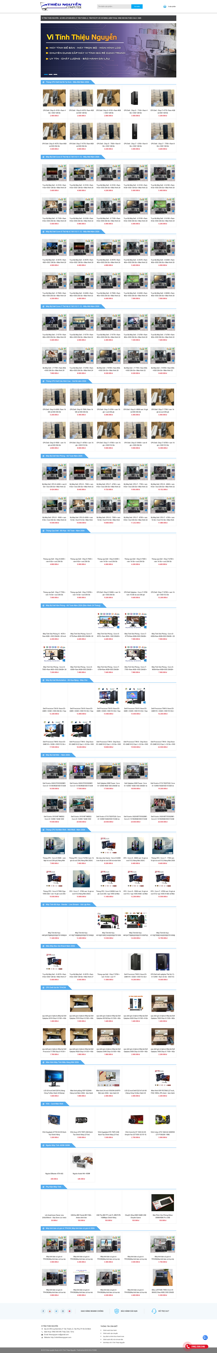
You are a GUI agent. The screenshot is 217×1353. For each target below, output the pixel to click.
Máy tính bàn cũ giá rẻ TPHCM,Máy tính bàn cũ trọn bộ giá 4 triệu (81, 1292)
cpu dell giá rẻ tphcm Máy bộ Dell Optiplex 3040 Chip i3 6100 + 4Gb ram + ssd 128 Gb (108, 1051)
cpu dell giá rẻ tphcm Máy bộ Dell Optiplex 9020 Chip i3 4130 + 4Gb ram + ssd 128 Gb (81, 1051)
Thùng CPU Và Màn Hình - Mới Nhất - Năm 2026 (65, 830)
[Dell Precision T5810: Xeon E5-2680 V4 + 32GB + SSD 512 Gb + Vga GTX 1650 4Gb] (135, 961)
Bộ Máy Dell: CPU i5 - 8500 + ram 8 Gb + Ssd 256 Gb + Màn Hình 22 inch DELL (163, 486)
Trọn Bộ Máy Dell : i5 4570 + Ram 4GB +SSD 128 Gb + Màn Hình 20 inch (54, 262)
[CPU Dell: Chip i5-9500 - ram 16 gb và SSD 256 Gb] (54, 430)
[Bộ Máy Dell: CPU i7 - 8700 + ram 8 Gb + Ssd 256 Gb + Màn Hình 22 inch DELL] (135, 505)
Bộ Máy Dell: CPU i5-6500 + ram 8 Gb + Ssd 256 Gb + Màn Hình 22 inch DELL (54, 486)
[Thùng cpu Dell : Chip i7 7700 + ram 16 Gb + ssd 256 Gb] (54, 579)
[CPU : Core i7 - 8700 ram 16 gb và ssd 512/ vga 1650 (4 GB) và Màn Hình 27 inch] (162, 878)
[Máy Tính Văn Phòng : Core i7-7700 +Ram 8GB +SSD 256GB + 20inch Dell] (135, 654)
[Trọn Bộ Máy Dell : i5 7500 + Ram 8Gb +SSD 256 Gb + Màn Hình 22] (108, 280)
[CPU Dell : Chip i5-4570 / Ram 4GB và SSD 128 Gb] (81, 97)
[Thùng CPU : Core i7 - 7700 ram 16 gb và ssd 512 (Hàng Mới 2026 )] (162, 845)
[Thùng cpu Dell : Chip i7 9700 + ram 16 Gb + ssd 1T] (108, 961)
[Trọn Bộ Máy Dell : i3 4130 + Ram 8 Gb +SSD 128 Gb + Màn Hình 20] (81, 172)
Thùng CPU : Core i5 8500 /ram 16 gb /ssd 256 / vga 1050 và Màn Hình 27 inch (108, 893)
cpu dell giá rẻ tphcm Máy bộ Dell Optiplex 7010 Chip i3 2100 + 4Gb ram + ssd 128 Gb (81, 1018)
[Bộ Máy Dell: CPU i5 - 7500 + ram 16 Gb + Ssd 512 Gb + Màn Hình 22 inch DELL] (108, 505)
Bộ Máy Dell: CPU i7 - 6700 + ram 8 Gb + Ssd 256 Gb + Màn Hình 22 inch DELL (108, 486)
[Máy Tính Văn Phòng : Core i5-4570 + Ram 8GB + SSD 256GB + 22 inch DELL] (108, 621)
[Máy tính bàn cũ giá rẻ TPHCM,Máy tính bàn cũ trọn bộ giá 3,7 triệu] (162, 1244)
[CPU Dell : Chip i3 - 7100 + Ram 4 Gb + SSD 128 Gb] (135, 97)
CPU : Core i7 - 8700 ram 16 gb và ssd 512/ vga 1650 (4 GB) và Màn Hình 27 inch (163, 893)
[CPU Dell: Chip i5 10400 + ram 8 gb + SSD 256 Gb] (135, 430)
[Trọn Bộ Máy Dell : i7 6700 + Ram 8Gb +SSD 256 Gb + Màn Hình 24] (81, 355)
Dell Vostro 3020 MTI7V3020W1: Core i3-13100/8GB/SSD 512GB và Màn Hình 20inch (135, 819)
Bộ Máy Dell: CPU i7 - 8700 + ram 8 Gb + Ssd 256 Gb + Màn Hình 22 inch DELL (135, 520)
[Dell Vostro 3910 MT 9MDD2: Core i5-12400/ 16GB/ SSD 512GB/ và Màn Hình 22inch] (81, 804)
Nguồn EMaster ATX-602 (54, 1174)
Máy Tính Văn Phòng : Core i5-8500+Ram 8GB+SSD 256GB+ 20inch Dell (163, 669)
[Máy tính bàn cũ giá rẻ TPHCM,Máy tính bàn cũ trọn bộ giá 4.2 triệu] (108, 1277)
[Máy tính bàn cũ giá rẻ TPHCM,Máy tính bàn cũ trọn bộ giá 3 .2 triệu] (81, 1244)
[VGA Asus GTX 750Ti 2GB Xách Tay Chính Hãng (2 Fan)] (81, 1119)
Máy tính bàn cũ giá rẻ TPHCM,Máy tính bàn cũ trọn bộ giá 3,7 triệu (162, 1259)
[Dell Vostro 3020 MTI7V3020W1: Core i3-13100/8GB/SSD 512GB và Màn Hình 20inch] (135, 804)
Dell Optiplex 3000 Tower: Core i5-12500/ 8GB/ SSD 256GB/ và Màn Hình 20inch (108, 785)
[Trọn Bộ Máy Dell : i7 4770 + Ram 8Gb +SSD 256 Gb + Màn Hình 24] (108, 322)
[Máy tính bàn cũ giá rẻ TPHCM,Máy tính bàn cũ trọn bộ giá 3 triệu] (54, 1244)
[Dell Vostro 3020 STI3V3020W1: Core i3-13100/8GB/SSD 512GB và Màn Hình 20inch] (54, 770)
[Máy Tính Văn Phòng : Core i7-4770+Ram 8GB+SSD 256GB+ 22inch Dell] (135, 621)
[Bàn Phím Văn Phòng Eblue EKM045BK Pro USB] (162, 1202)
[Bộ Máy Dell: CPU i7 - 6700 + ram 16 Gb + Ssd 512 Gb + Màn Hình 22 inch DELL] (162, 505)
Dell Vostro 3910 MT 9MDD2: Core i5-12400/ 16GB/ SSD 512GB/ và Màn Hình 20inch (54, 819)
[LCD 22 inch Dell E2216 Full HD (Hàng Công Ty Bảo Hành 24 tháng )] (135, 1078)
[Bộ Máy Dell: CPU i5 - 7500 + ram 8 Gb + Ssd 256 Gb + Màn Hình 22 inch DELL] (81, 471)
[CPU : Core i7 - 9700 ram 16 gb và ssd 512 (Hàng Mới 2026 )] (81, 878)
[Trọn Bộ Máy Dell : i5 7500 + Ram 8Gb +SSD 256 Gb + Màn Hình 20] (54, 280)
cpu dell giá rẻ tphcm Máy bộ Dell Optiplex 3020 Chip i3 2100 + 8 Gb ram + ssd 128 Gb (136, 1018)
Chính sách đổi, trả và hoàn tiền (113, 1339)
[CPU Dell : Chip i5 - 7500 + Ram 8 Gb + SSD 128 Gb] (108, 131)
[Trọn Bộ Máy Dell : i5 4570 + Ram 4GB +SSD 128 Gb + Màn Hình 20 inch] (54, 247)
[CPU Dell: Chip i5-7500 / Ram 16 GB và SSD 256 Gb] (81, 397)
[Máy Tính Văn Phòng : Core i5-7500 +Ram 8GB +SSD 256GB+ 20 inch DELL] (54, 654)
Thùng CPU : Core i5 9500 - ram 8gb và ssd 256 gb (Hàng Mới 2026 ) (54, 860)
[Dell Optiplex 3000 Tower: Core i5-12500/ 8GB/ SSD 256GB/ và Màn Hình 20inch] (108, 770)
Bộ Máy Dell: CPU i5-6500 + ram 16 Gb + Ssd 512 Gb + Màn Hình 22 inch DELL (81, 520)
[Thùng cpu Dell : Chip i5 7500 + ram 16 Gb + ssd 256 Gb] (135, 546)
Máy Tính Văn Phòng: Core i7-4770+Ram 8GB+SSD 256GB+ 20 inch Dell (81, 636)
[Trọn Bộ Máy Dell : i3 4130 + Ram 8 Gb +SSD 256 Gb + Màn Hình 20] (108, 172)
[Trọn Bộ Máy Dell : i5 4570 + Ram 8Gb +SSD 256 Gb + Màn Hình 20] (108, 247)
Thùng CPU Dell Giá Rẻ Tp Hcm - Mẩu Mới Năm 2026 (67, 82)
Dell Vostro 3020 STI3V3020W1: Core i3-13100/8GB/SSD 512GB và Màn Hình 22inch (81, 785)
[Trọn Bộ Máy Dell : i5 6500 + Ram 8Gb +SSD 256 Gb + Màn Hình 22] (81, 280)
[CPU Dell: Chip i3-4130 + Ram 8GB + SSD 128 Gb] (108, 97)
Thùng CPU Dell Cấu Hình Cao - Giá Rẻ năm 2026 (66, 381)
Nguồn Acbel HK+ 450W (81, 1174)
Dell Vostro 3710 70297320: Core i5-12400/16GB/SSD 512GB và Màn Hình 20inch (163, 785)
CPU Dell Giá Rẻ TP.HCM (56, 987)
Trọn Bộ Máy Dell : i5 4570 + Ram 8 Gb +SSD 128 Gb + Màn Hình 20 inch (81, 262)
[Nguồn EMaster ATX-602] (54, 1161)
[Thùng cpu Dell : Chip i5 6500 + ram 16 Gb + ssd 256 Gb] (108, 546)
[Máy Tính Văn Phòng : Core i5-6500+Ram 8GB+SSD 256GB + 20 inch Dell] (162, 621)
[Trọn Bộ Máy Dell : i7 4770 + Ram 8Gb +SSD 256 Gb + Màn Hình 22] (81, 322)
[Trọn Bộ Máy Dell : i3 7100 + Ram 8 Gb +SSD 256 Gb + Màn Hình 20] (54, 205)
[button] (46, 74)
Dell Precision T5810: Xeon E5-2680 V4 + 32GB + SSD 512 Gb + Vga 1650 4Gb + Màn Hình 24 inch (163, 711)
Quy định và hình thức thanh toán (113, 1336)
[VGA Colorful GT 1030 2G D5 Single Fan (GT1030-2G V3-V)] (135, 1119)
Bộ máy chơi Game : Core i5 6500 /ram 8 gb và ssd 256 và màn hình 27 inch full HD (108, 860)
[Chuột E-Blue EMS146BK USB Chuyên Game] (135, 1202)
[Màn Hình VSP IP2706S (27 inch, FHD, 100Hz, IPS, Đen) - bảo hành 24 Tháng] (162, 1078)
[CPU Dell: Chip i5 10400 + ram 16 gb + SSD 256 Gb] (108, 579)
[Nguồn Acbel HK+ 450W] (81, 1161)
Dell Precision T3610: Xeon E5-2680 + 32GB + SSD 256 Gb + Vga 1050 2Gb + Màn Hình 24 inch (54, 711)
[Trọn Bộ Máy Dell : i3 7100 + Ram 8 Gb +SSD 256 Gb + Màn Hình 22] (108, 205)
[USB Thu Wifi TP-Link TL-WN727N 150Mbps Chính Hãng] (108, 1202)
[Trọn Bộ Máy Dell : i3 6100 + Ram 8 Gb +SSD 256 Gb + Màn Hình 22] (81, 205)
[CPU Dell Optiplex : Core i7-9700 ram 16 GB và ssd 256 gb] (135, 579)
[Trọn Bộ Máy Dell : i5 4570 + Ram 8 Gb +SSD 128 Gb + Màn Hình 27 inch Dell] (81, 961)
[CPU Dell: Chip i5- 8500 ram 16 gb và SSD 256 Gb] (135, 397)
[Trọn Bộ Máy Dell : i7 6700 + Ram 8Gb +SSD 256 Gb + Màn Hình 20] (135, 322)
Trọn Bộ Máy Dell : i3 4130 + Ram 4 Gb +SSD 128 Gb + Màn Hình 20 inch (54, 187)
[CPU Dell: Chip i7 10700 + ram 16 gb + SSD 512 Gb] (162, 430)
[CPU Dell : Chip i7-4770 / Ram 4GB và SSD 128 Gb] (162, 97)
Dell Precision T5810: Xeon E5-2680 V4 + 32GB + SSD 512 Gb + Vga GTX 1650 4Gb (135, 976)
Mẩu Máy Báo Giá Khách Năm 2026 (60, 946)
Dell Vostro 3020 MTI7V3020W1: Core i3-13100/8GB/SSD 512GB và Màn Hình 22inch (163, 819)
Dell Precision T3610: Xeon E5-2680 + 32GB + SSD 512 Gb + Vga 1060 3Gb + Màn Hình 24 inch (108, 711)
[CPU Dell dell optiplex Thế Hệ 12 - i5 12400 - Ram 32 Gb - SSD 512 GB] (162, 961)
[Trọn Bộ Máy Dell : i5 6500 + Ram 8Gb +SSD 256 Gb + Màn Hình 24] (135, 280)
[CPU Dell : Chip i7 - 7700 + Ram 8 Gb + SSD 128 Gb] (162, 131)
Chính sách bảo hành (110, 1330)
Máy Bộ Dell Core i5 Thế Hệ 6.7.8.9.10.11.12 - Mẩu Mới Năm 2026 (72, 232)
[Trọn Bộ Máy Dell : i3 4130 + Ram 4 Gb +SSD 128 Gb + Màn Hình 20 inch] (54, 172)
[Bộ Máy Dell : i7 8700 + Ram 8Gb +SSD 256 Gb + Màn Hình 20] (108, 355)
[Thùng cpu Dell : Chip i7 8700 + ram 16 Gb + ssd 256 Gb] (81, 579)
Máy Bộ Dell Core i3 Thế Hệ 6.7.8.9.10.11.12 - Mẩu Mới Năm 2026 (72, 157)
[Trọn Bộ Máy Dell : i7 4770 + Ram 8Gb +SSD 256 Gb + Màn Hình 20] (54, 322)
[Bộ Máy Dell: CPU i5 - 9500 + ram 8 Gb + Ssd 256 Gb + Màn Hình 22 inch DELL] (54, 505)
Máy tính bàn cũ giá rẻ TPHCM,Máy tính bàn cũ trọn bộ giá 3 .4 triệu (108, 1259)
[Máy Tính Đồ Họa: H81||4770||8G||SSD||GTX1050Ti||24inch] (135, 920)
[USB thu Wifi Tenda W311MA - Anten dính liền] (81, 1202)
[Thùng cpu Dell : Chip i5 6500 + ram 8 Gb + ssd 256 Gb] (54, 546)
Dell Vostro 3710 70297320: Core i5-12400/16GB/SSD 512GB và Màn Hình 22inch (108, 819)
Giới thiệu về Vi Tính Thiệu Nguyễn (114, 1342)
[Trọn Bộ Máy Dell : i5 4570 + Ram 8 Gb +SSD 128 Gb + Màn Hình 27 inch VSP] (54, 961)
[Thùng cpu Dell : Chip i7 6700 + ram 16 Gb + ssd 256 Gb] (162, 546)
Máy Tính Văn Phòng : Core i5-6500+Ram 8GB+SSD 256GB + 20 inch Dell (163, 636)
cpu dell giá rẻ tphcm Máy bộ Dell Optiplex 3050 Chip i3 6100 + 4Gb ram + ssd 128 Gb (136, 1051)
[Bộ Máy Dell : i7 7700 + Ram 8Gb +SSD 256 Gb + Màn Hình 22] (135, 355)
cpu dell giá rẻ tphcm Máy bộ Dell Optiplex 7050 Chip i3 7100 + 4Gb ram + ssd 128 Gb (163, 1051)
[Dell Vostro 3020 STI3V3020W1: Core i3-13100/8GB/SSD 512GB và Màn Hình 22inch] (81, 770)
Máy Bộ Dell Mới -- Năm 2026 (58, 755)
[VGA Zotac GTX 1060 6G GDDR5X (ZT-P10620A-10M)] (162, 1119)
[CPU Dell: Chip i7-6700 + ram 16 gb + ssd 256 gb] (108, 397)
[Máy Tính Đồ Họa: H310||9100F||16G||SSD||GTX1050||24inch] (108, 920)
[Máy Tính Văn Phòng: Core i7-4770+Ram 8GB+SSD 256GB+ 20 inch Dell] (81, 621)
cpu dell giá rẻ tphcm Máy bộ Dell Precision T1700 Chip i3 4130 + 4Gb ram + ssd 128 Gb (54, 1051)
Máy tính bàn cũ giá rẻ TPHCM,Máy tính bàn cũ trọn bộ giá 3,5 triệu (135, 1259)
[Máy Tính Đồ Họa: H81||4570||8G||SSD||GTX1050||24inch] (54, 920)
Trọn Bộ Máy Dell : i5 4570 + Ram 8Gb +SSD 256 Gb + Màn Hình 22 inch (135, 262)
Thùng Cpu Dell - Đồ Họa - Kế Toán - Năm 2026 (65, 531)
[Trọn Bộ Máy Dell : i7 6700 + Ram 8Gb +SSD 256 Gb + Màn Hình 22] (162, 322)
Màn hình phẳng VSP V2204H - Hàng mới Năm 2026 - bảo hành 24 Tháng (81, 1093)
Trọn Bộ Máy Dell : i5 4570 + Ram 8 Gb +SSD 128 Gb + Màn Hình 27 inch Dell (81, 976)
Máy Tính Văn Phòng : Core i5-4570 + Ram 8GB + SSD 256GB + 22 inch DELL (108, 636)
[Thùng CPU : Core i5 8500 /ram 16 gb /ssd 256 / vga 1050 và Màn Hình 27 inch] (108, 878)
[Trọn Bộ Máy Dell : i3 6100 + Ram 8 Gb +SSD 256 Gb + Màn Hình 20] (162, 172)
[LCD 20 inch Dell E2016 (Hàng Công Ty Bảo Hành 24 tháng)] (54, 1078)
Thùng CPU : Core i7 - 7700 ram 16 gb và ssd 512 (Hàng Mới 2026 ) (163, 860)
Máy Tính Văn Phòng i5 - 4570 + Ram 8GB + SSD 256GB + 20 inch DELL (54, 636)
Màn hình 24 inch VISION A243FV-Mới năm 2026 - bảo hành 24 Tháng (108, 1093)
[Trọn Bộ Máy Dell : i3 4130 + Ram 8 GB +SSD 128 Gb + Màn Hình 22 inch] (135, 172)
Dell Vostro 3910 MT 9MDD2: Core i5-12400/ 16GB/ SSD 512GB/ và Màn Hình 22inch (81, 819)
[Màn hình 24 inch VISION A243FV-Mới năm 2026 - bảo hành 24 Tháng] (108, 1078)
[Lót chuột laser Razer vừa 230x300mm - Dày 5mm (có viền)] (54, 1202)
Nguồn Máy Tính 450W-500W (58, 1145)
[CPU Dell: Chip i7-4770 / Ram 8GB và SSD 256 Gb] (81, 131)
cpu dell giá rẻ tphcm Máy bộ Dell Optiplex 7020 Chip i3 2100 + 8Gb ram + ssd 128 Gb (163, 1018)
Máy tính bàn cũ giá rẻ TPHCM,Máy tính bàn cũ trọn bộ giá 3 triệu (54, 1259)
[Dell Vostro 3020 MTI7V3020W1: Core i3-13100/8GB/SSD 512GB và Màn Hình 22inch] (162, 804)
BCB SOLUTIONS (91, 1350)
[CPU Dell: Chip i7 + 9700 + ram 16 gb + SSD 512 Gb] (108, 430)
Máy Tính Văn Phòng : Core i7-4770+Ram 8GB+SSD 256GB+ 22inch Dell (136, 636)
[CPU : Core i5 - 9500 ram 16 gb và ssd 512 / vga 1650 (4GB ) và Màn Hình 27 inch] (135, 878)
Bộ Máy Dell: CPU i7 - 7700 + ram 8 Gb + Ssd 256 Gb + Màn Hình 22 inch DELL (135, 486)
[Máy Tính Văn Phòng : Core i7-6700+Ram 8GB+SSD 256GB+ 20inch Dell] (108, 654)
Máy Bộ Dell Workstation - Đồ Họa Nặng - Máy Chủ (66, 680)
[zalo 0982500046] (205, 1337)
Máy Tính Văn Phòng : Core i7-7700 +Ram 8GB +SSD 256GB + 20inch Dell (135, 669)
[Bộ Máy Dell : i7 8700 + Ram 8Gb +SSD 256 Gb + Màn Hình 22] (162, 355)
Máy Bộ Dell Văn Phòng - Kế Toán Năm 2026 (64, 456)
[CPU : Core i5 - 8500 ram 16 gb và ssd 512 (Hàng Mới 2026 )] (135, 845)
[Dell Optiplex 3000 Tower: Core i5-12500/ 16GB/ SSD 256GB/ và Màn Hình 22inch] (135, 770)
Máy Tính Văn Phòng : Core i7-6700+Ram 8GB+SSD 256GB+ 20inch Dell (108, 669)
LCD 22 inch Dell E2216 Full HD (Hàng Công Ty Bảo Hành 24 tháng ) (136, 1093)
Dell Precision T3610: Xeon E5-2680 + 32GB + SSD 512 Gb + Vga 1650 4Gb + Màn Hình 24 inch (135, 711)
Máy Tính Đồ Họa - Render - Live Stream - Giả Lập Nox (68, 904)
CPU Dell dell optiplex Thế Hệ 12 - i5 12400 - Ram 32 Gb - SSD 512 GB (163, 976)
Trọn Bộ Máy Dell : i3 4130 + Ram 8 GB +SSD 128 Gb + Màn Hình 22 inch (135, 187)
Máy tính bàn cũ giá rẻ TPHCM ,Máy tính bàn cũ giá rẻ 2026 (70, 1228)
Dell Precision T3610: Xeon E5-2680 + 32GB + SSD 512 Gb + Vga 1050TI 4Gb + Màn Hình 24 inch (81, 711)
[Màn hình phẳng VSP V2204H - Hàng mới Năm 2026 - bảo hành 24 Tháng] (81, 1078)
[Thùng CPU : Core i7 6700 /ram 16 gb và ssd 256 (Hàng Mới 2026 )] (81, 845)
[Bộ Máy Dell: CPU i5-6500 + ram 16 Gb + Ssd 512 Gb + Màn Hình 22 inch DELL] (81, 505)
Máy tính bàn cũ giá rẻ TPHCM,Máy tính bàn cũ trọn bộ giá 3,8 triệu (54, 1292)
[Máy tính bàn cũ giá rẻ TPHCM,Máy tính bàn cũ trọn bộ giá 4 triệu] (81, 1277)
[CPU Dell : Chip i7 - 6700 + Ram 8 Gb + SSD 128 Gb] (135, 131)
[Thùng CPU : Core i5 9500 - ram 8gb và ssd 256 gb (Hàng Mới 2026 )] (54, 845)
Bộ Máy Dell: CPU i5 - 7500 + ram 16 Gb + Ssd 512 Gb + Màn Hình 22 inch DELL (108, 520)
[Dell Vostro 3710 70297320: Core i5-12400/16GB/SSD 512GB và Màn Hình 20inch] (162, 770)
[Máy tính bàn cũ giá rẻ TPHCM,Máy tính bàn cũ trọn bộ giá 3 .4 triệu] (108, 1244)
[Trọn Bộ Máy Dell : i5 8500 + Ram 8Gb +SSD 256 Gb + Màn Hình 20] (162, 280)
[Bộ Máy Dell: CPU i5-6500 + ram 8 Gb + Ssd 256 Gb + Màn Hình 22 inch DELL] (54, 471)
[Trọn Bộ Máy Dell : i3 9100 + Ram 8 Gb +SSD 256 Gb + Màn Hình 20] (135, 205)
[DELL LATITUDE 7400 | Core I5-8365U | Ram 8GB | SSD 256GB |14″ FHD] (162, 1277)
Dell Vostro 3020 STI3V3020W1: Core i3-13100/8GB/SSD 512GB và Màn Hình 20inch (54, 785)
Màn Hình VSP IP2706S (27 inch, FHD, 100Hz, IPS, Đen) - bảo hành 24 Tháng (163, 1093)
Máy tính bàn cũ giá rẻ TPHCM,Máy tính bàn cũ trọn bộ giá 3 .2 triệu (81, 1259)
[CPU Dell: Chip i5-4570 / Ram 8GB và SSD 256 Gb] (54, 131)
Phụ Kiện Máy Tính (53, 1187)
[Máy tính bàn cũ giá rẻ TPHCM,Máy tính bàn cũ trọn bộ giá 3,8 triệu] (54, 1277)
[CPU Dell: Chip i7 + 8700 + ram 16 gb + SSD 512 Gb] (81, 430)
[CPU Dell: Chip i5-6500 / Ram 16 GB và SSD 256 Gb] (54, 397)
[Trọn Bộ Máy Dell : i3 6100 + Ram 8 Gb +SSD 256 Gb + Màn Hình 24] (162, 205)
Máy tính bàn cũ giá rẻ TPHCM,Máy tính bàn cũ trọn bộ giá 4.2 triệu (108, 1292)
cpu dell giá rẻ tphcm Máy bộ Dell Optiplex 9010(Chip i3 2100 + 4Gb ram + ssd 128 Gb (108, 1018)
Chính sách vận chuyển (110, 1333)
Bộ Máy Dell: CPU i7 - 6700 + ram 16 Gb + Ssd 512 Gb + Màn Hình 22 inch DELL (163, 520)
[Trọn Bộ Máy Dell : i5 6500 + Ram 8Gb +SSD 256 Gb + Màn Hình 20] (162, 247)
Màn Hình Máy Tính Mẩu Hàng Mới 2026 (62, 1062)
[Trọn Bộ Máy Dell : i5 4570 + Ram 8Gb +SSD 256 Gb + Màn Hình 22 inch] (135, 247)
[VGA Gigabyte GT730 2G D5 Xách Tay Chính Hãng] (54, 1119)
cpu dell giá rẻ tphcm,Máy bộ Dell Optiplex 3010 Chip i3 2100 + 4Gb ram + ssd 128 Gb (54, 1018)
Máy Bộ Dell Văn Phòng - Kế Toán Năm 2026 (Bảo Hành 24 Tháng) (73, 605)
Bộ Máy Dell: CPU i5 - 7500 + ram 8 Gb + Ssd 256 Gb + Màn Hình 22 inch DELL (81, 486)
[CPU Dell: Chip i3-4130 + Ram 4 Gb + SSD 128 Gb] (54, 97)
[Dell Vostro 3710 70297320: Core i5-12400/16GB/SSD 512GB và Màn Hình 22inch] (108, 804)
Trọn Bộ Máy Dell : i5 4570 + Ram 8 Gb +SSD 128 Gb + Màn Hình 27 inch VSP (54, 976)
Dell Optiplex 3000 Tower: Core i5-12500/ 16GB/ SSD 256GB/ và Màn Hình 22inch (135, 785)
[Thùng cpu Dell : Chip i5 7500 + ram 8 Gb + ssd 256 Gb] (81, 546)
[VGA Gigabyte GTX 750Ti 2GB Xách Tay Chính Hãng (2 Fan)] (108, 1119)
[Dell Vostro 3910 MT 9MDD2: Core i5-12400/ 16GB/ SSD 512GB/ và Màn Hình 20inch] (54, 804)
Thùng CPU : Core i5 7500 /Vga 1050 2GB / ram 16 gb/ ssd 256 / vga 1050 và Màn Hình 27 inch (54, 893)
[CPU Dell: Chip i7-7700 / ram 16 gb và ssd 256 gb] (162, 397)
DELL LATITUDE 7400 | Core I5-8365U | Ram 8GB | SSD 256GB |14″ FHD (163, 1292)
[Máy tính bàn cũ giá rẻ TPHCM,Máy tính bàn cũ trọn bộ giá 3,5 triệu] (135, 1244)
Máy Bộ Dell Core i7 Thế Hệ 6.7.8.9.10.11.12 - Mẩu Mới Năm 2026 (72, 306)
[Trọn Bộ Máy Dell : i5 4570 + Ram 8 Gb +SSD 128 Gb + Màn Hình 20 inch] (81, 247)
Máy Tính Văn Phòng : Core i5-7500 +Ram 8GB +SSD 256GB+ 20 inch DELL (54, 669)
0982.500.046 (198, 1346)
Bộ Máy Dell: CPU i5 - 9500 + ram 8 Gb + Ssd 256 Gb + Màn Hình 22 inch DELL (54, 520)
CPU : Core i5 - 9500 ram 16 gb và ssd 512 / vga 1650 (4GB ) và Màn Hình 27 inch (135, 893)
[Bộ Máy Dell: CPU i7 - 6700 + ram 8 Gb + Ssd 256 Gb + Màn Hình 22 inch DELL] (108, 471)
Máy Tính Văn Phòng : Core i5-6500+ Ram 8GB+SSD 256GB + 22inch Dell (81, 669)
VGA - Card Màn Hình (54, 1104)
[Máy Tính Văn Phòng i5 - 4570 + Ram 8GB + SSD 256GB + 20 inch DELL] (54, 621)
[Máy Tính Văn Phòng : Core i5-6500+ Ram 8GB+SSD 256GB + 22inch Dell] (81, 654)
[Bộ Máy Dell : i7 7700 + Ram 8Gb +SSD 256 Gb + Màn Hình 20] (54, 355)
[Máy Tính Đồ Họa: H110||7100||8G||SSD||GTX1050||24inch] (81, 920)
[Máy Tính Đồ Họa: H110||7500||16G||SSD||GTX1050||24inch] (162, 920)
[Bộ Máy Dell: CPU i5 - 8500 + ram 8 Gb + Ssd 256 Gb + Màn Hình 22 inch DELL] (162, 471)
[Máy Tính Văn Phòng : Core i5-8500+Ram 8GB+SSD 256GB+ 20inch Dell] (162, 654)
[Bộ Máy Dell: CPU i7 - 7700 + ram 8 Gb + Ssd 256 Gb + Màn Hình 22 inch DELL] (135, 471)
